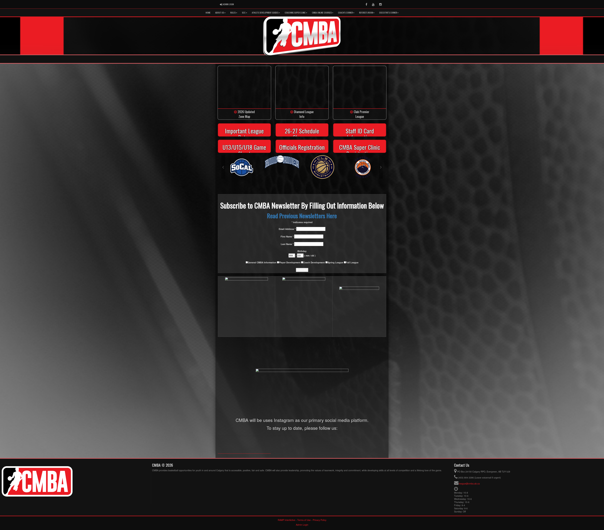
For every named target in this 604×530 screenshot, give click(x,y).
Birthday (302, 251)
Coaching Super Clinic (295, 12)
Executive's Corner (388, 12)
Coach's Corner (345, 12)
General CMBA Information (262, 262)
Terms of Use (304, 520)
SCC (244, 12)
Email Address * (287, 229)
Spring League (335, 262)
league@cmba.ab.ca (469, 483)
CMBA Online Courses (322, 12)
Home (208, 12)
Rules (233, 12)
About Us (219, 12)
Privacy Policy (319, 520)
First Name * (287, 236)
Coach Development (314, 262)
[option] (241, 162)
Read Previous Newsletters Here (302, 215)
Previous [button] (223, 167)
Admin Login (302, 524)
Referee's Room (366, 12)
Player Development (290, 262)
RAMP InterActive (286, 520)
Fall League (352, 262)
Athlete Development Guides (265, 12)
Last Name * (287, 244)
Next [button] (381, 167)
